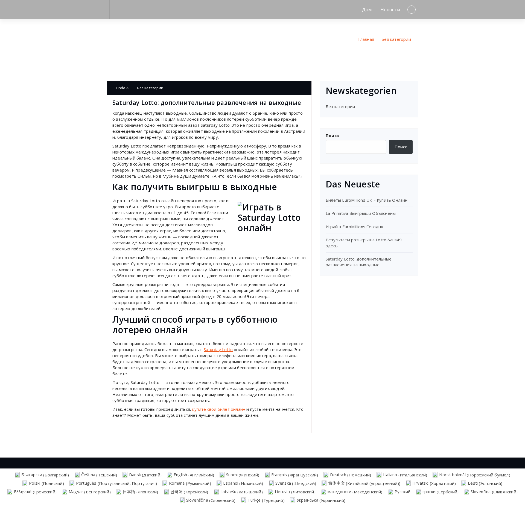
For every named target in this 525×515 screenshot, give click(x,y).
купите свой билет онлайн (218, 409)
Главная (366, 39)
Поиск (332, 135)
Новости (390, 9)
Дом (367, 9)
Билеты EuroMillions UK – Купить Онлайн (367, 200)
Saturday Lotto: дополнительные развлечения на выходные (359, 261)
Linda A (122, 87)
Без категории (396, 39)
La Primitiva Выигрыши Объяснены (361, 213)
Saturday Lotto (218, 349)
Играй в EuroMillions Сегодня (354, 226)
